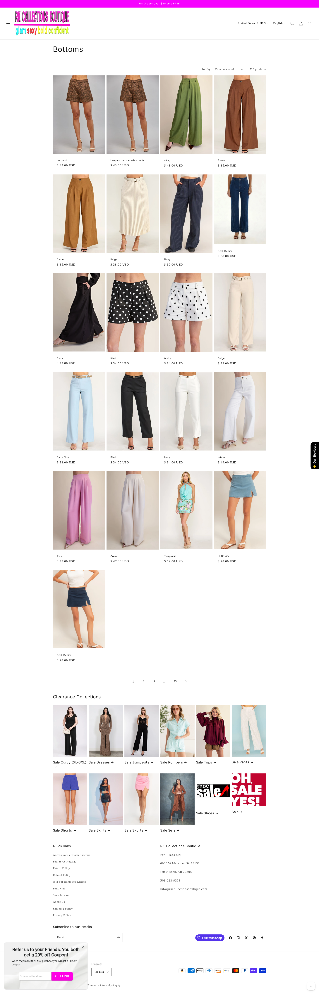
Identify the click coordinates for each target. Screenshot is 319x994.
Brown (222, 160)
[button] (8, 23)
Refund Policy (62, 875)
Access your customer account (72, 854)
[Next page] (185, 681)
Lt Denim (223, 556)
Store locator (61, 895)
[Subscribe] (118, 937)
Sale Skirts (97, 830)
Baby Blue (63, 457)
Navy (167, 259)
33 (175, 681)
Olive (167, 160)
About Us (59, 901)
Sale (235, 812)
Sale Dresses (99, 762)
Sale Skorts (133, 830)
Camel (60, 259)
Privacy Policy (62, 915)
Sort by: (206, 69)
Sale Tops (204, 762)
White (167, 358)
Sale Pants (240, 762)
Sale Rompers (171, 762)
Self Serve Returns (64, 861)
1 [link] (133, 681)
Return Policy (61, 868)
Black (60, 358)
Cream (114, 556)
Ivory (167, 457)
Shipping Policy (63, 908)
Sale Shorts (62, 830)
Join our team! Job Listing (69, 881)
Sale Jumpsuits (136, 762)
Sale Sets (167, 830)
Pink (59, 556)
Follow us (59, 888)
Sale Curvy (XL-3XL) (70, 762)
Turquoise (170, 556)
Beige (113, 259)
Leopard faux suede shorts (127, 160)
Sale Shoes (205, 813)
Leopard (62, 160)
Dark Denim (225, 251)
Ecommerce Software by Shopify (104, 985)
